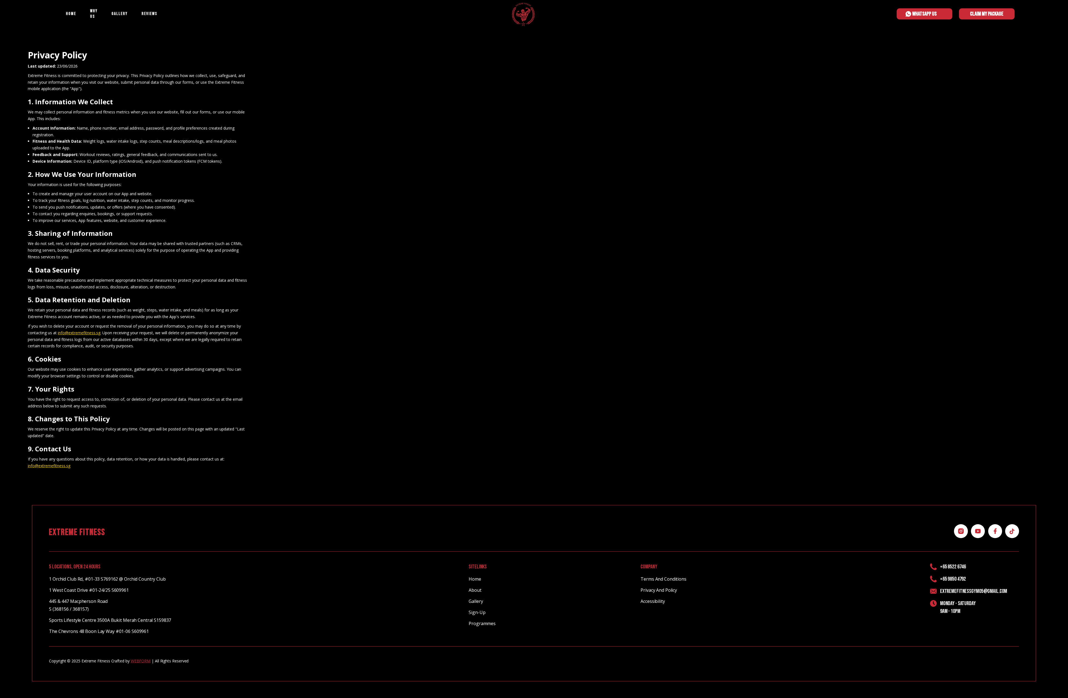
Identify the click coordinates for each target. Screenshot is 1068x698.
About (475, 590)
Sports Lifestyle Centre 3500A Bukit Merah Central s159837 (110, 620)
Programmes (482, 623)
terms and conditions (663, 579)
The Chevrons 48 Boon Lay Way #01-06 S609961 (99, 631)
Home (475, 579)
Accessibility (653, 601)
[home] (523, 5)
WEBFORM (140, 661)
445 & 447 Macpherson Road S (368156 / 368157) (78, 605)
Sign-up (477, 612)
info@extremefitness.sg (79, 332)
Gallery (476, 601)
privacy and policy (659, 590)
